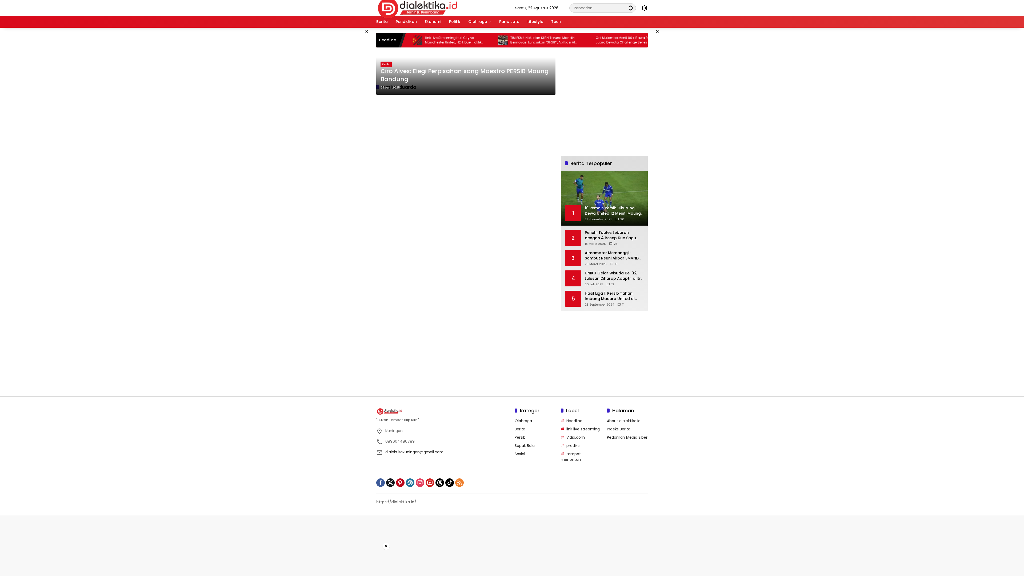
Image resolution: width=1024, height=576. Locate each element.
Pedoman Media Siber (627, 437)
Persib (520, 437)
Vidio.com (575, 437)
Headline (574, 420)
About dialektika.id (624, 420)
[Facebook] (380, 482)
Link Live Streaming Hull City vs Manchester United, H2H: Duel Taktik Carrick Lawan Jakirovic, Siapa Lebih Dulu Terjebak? (437, 40)
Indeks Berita (618, 429)
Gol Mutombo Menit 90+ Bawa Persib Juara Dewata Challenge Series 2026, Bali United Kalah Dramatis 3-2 (608, 40)
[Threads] (439, 482)
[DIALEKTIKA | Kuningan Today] (417, 7)
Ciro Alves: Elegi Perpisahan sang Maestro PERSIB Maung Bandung (465, 75)
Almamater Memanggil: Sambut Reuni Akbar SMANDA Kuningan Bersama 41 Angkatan (613, 255)
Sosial (520, 454)
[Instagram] (420, 482)
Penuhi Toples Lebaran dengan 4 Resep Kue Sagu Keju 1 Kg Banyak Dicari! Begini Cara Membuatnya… (613, 235)
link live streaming (583, 429)
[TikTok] (449, 482)
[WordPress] (410, 482)
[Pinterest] (400, 482)
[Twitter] (390, 482)
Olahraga (523, 420)
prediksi (573, 445)
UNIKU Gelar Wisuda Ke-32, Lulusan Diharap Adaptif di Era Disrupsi (614, 276)
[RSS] (459, 482)
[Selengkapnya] (442, 411)
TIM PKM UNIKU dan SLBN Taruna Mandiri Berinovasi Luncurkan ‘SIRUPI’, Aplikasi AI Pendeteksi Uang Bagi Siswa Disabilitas (521, 40)
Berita (386, 64)
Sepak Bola (525, 445)
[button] (630, 7)
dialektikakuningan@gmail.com (414, 452)
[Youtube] (430, 482)
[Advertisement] (349, 108)
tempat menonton (571, 456)
